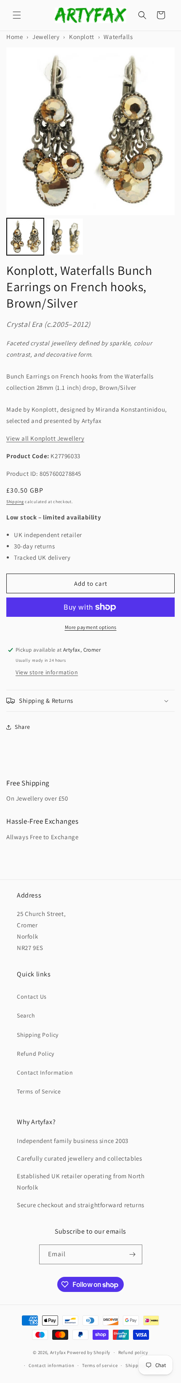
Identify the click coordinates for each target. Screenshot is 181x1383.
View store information (47, 672)
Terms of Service (39, 1091)
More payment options (91, 627)
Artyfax (58, 1352)
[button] (17, 15)
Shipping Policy (38, 1035)
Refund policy (133, 1352)
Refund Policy (35, 1053)
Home (14, 37)
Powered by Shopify (88, 1352)
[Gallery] (90, 152)
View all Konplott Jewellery (45, 438)
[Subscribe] (132, 1254)
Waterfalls (118, 37)
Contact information (51, 1365)
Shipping (15, 501)
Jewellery (45, 37)
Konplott (81, 37)
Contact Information (45, 1072)
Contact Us (32, 996)
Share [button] (22, 727)
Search (26, 1015)
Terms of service (99, 1365)
